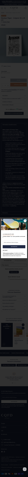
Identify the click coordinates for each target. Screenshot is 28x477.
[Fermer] (25, 220)
